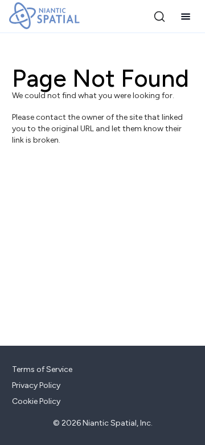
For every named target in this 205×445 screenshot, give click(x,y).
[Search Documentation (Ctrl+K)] (159, 16)
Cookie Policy (36, 401)
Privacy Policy (36, 385)
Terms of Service (42, 369)
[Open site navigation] (185, 16)
